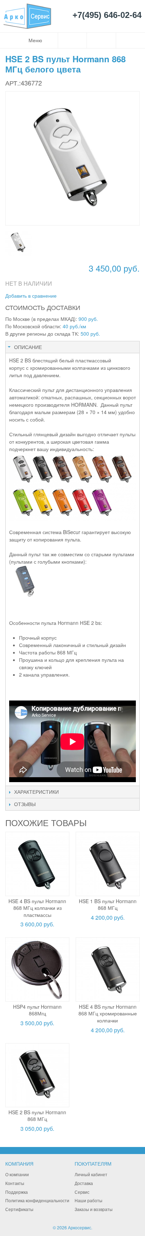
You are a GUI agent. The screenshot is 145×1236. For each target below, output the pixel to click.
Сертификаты (19, 1209)
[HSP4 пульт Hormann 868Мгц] (37, 969)
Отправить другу (71, 295)
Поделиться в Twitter (99, 295)
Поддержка (16, 1192)
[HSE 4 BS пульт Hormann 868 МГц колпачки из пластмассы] (37, 864)
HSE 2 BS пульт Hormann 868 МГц (37, 1116)
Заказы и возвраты (94, 1209)
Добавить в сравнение (31, 295)
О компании (17, 1174)
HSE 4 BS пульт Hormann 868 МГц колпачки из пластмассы (37, 908)
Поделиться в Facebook (85, 295)
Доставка (84, 1183)
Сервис (82, 1192)
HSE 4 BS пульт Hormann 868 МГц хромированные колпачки (107, 1013)
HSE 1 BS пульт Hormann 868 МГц (108, 905)
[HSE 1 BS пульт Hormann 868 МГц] (108, 864)
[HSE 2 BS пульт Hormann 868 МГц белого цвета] (18, 242)
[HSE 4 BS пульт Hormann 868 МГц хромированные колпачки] (108, 969)
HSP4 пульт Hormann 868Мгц (37, 1010)
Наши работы (88, 1200)
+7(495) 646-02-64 (106, 15)
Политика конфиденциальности (37, 1200)
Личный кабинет (91, 1174)
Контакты (14, 1183)
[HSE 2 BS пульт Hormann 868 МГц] (37, 1075)
